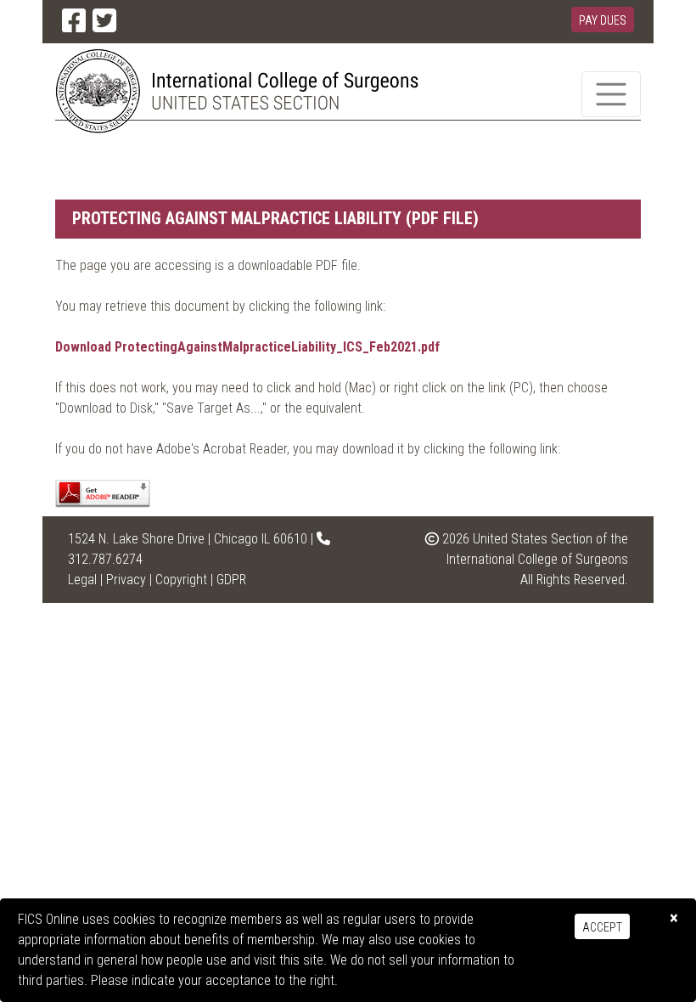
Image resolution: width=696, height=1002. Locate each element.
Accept (602, 927)
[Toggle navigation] (611, 94)
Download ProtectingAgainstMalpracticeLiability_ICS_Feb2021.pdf (247, 347)
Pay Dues (602, 20)
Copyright (181, 579)
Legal (82, 579)
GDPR (231, 579)
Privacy (126, 579)
